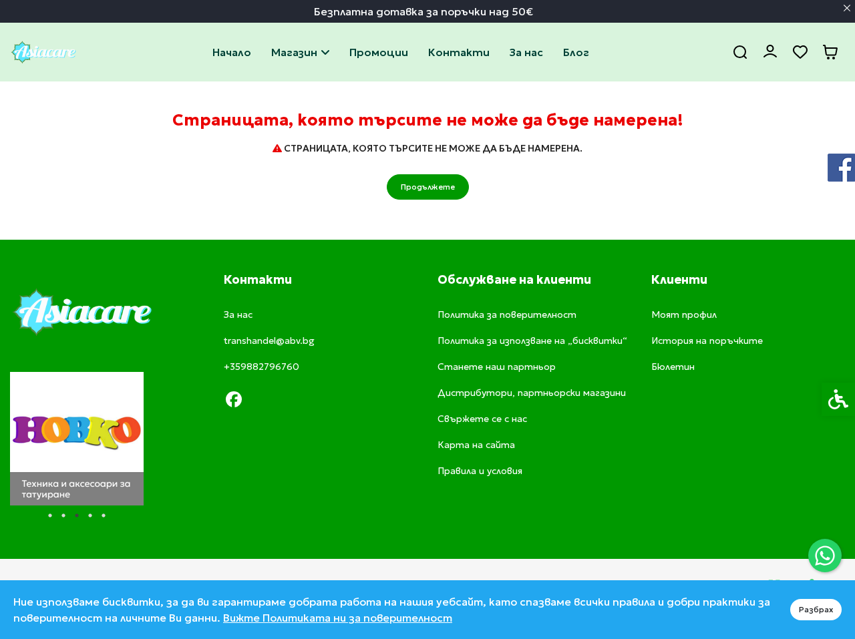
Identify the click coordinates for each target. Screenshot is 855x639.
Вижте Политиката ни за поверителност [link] (337, 617)
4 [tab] (90, 515)
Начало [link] (231, 52)
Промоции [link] (378, 52)
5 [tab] (103, 515)
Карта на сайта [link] (476, 445)
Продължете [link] (428, 187)
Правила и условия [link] (480, 471)
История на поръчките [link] (707, 341)
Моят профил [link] (684, 314)
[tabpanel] (77, 438)
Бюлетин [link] (673, 367)
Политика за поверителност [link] (507, 314)
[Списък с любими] (800, 52)
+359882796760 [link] (261, 367)
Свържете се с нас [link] (459, 52)
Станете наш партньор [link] (497, 367)
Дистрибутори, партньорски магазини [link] (532, 393)
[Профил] (770, 50)
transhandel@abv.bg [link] (269, 341)
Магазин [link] (294, 52)
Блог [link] (576, 52)
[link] (825, 555)
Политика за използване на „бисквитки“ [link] (532, 341)
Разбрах (816, 609)
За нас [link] (526, 52)
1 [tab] (50, 515)
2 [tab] (63, 515)
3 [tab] (76, 515)
